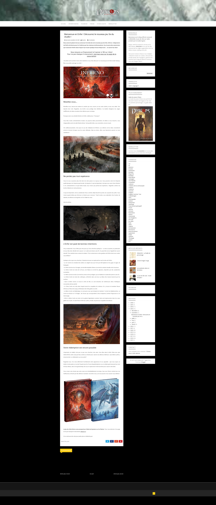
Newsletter (113, 24)
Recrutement (132, 228)
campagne (131, 179)
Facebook (84, 24)
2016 (131, 338)
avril (133, 322)
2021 (131, 328)
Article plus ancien (118, 474)
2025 (131, 305)
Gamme (131, 209)
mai (133, 320)
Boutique (131, 175)
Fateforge (131, 204)
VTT (130, 241)
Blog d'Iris (131, 174)
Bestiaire (131, 172)
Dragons (131, 192)
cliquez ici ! (83, 431)
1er (129, 164)
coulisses (131, 184)
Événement (132, 202)
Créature (131, 187)
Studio (130, 235)
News (130, 224)
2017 (131, 336)
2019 (131, 332)
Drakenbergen (132, 196)
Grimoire (131, 211)
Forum (92, 24)
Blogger (143, 362)
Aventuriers (132, 170)
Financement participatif (135, 206)
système (131, 236)
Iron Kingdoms (133, 218)
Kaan (130, 223)
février (134, 324)
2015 (131, 340)
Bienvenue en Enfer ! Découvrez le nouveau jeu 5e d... (140, 315)
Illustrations (132, 213)
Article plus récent (65, 474)
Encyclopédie (132, 199)
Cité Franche (132, 180)
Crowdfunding (74, 24)
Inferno (130, 214)
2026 (131, 303)
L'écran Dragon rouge (143, 260)
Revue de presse (133, 231)
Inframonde (132, 216)
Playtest (131, 226)
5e (129, 165)
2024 (131, 306)
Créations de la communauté (136, 186)
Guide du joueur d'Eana (135, 97)
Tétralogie (131, 238)
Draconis (131, 191)
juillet (133, 318)
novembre (135, 312)
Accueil (63, 24)
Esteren (131, 201)
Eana (130, 197)
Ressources (132, 229)
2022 (131, 326)
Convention (132, 182)
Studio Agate (101, 24)
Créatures (131, 189)
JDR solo (131, 219)
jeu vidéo (131, 221)
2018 (131, 334)
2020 (131, 330)
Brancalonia (132, 177)
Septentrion (132, 233)
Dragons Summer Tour (135, 194)
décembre (135, 310)
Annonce (131, 167)
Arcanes (131, 169)
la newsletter (141, 151)
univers (130, 240)
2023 (131, 309)
